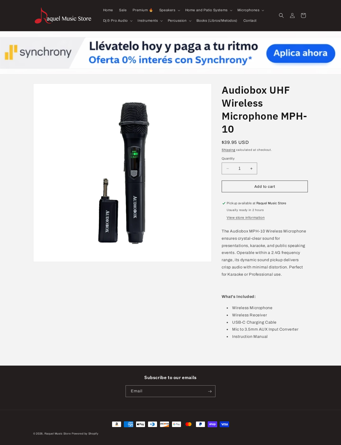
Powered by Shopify (85, 433)
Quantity (228, 158)
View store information (246, 218)
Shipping (228, 150)
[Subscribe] (209, 391)
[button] (169, 10)
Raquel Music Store (57, 433)
